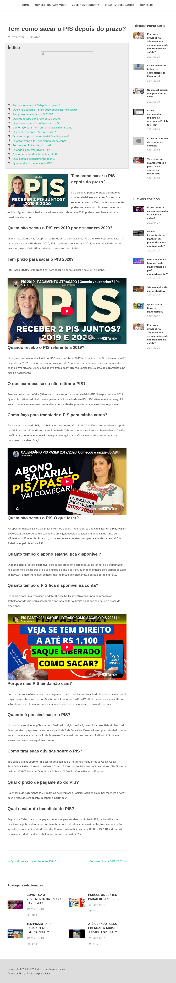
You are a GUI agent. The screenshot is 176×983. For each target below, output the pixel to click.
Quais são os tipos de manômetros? (155, 308)
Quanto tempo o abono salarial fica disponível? (41, 136)
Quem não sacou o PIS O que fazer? (34, 132)
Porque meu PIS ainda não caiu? (32, 145)
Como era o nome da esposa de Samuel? (157, 142)
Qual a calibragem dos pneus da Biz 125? (157, 93)
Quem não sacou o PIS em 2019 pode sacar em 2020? (45, 109)
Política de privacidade (38, 974)
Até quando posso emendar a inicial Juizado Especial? (102, 928)
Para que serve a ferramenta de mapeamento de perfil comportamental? (157, 266)
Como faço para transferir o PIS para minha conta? (43, 127)
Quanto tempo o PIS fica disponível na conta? (40, 141)
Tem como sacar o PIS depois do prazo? (36, 105)
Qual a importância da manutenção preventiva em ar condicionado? (157, 238)
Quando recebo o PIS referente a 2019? (36, 118)
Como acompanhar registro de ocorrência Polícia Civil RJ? (157, 117)
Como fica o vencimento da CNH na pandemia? (44, 899)
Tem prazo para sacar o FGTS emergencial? (39, 928)
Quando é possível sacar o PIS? (31, 150)
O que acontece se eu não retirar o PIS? (36, 123)
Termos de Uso (15, 974)
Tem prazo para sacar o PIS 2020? (33, 114)
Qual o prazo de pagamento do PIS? (34, 158)
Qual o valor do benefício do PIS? (32, 163)
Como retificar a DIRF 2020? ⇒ (107, 861)
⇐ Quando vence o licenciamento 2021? (32, 861)
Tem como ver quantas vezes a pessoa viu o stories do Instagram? (156, 166)
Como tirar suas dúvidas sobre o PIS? (35, 154)
